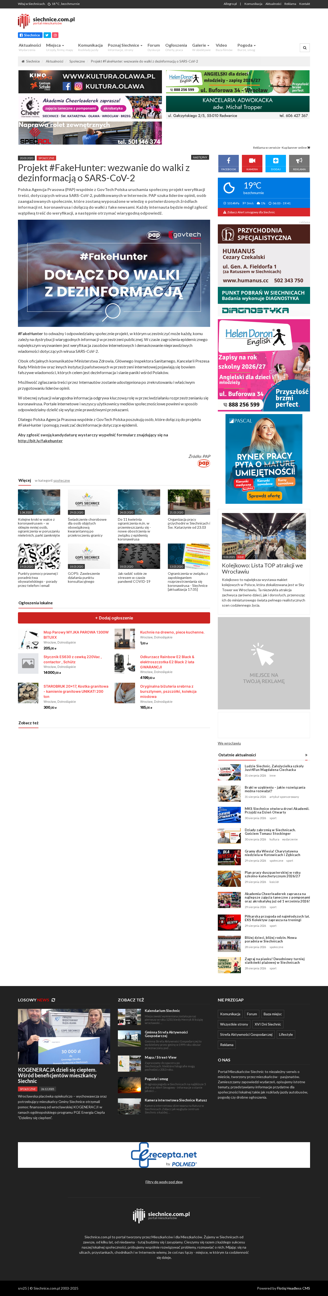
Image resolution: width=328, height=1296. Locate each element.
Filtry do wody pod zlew (164, 1182)
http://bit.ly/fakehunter (40, 440)
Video (224, 47)
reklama (304, 222)
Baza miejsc (273, 1014)
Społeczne (77, 61)
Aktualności (273, 4)
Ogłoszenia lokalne (35, 602)
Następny (200, 157)
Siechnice (32, 35)
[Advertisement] (214, 24)
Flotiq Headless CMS (293, 1288)
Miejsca (59, 47)
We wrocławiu (229, 743)
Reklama (290, 4)
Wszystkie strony (234, 1024)
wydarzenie (290, 839)
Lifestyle (286, 1034)
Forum (154, 47)
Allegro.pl (230, 4)
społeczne (46, 158)
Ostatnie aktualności (237, 754)
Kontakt (304, 4)
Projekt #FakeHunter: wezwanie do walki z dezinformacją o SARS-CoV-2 (144, 61)
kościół (274, 881)
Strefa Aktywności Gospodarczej (246, 1034)
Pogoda (246, 47)
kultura (274, 839)
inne (273, 775)
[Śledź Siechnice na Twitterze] (47, 35)
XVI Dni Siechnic (268, 1024)
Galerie (201, 47)
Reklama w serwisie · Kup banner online (280, 147)
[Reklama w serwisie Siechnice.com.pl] (264, 663)
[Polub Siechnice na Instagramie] (55, 35)
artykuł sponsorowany (284, 796)
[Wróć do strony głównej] (49, 21)
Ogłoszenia (176, 47)
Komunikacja (253, 4)
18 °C (65, 4)
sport (273, 818)
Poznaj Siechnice (124, 47)
